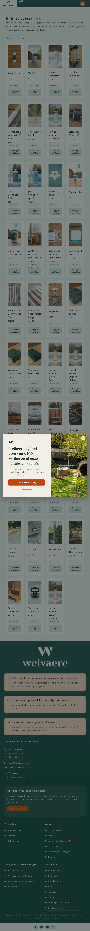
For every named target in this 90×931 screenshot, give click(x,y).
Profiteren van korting (27, 482)
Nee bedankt (27, 489)
